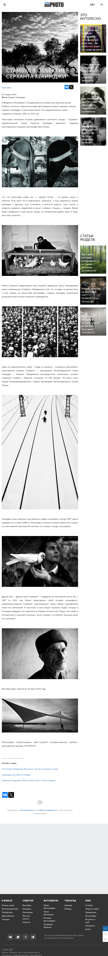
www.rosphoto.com (54, 938)
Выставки (27, 905)
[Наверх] (104, 946)
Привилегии (90, 912)
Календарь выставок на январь (16, 775)
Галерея (6, 919)
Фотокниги (90, 926)
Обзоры (68, 909)
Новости (26, 922)
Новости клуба (92, 909)
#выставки (6, 87)
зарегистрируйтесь (48, 810)
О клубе (89, 905)
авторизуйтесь (27, 810)
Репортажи (28, 912)
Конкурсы (27, 909)
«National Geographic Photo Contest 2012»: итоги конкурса (28, 780)
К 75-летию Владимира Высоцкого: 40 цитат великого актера (30, 769)
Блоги (88, 929)
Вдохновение (8, 916)
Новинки (68, 905)
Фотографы (90, 916)
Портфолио (7, 912)
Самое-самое (8, 905)
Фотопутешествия (10, 909)
